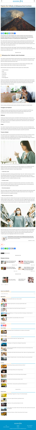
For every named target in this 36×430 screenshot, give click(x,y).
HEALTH (3, 253)
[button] (34, 293)
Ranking (18, 425)
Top (6, 425)
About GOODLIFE (29, 425)
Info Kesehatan (8, 253)
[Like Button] (2, 244)
